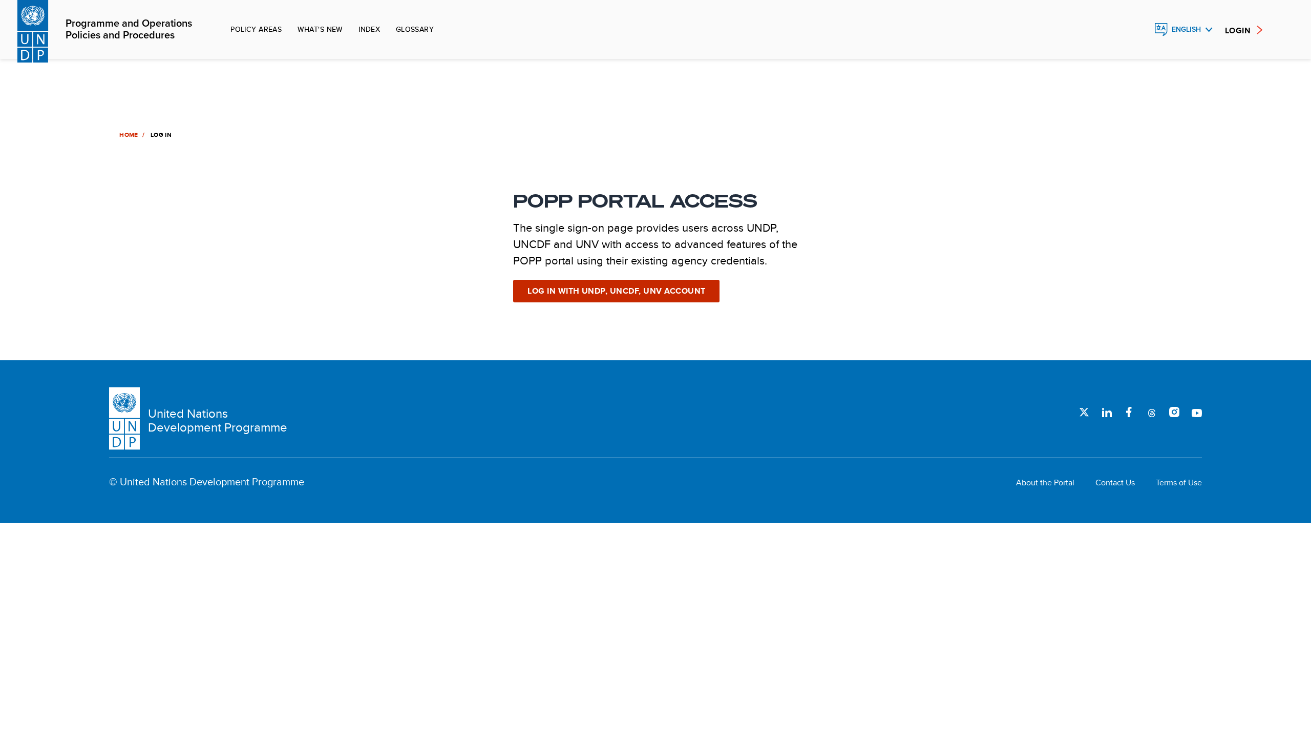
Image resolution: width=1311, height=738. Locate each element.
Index (369, 29)
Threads (1152, 412)
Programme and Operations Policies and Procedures (129, 30)
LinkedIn (1107, 412)
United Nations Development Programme (217, 420)
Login (1238, 30)
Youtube (1197, 412)
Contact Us (1115, 482)
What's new (320, 29)
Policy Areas (256, 29)
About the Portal (1045, 482)
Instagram (1174, 412)
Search (1139, 29)
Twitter (1084, 412)
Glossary (415, 29)
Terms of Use (1179, 482)
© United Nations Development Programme (206, 482)
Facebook (1129, 412)
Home (128, 134)
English (1186, 29)
